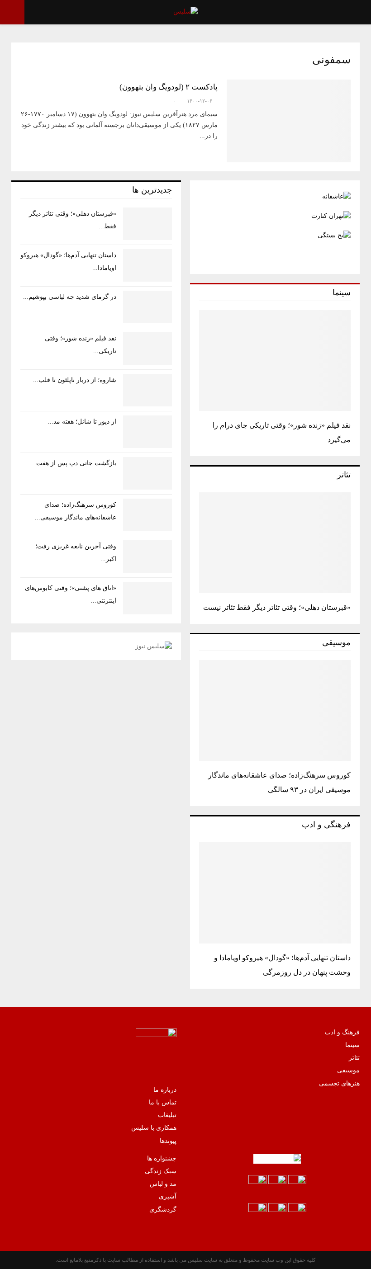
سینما (352, 1045)
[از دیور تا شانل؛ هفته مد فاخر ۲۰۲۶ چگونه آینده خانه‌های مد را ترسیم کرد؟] (147, 431)
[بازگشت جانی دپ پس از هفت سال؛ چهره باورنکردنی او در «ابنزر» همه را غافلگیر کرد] (147, 473)
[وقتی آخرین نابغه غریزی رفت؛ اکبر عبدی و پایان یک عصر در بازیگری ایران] (147, 556)
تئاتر (354, 1057)
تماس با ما (162, 1102)
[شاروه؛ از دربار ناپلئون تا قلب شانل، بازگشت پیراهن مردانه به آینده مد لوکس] (147, 390)
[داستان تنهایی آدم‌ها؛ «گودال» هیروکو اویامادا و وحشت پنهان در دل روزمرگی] (275, 892)
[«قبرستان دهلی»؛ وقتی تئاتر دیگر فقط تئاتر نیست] (275, 542)
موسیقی (348, 1070)
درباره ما (164, 1089)
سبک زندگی (160, 1171)
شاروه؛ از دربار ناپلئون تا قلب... (74, 380)
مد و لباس (163, 1183)
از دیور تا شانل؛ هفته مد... (82, 421)
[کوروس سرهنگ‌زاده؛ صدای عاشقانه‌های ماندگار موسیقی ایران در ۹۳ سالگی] (275, 710)
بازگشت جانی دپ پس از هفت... (73, 463)
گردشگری (162, 1209)
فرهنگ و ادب (342, 1032)
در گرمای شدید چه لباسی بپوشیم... (69, 296)
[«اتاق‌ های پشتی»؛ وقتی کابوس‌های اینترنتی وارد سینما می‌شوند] (147, 598)
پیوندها (168, 1140)
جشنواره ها (161, 1158)
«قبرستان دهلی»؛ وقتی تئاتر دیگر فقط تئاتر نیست (277, 607)
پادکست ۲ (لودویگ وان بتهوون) (168, 87)
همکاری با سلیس (153, 1127)
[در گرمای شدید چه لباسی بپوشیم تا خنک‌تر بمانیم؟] (147, 307)
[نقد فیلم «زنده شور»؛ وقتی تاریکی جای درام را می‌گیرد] (275, 360)
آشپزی (167, 1196)
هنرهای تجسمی (339, 1083)
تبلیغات (167, 1115)
